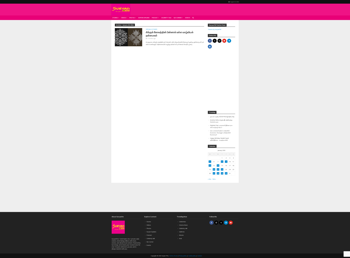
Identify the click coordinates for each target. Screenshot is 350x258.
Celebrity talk (166, 18)
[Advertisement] (216, 9)
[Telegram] (229, 41)
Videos (123, 18)
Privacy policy (183, 256)
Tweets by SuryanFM (214, 29)
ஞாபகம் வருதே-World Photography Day (222, 116)
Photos (132, 18)
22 (222, 169)
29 (222, 173)
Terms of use (173, 256)
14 (218, 165)
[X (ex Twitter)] (215, 41)
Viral (180, 238)
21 (218, 169)
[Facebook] (210, 41)
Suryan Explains (143, 18)
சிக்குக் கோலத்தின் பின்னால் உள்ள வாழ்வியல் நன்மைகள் (169, 34)
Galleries (182, 232)
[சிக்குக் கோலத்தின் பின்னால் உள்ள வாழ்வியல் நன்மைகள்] (128, 37)
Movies (181, 235)
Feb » (214, 179)
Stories (115, 18)
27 (214, 173)
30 (226, 173)
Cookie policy (192, 256)
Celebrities (182, 222)
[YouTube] (224, 41)
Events (187, 18)
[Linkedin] (210, 47)
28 (218, 173)
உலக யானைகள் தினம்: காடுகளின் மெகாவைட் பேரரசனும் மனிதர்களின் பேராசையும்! (220, 133)
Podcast (155, 18)
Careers (199, 256)
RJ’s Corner (178, 18)
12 (210, 165)
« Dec (209, 179)
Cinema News (183, 225)
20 (214, 169)
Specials (149, 29)
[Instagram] (219, 41)
